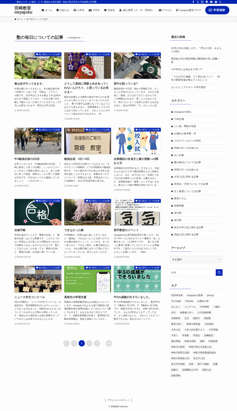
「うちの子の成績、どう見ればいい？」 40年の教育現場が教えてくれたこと (195, 78)
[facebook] (193, 2)
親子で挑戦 (203, 364)
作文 (173, 312)
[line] (207, 2)
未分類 (177, 212)
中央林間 (204, 306)
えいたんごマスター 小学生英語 (188, 87)
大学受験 (213, 329)
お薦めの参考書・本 (185, 133)
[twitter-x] (198, 2)
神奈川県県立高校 (180, 352)
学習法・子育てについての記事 (191, 184)
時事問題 (179, 205)
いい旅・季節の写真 (185, 126)
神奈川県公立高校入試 (200, 347)
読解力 (174, 369)
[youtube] (211, 2)
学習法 (196, 335)
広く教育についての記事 (187, 191)
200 (109, 343)
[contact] (216, 2)
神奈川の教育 (178, 347)
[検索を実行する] (219, 272)
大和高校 (208, 324)
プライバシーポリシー (118, 400)
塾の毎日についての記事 (187, 162)
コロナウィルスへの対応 (187, 140)
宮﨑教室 (208, 335)
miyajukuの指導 (195, 295)
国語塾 (207, 318)
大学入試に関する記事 (186, 176)
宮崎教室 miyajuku (23, 10)
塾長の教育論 (193, 324)
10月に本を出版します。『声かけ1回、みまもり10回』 (196, 50)
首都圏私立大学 (190, 369)
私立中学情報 (178, 364)
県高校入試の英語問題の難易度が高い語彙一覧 (195, 60)
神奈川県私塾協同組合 (204, 352)
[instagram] (202, 2)
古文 (186, 318)
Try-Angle (176, 301)
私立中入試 (199, 358)
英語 (191, 364)
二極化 (216, 306)
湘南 (202, 341)
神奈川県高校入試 (180, 358)
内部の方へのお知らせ (186, 147)
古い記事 (179, 155)
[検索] (220, 2)
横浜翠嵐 (175, 341)
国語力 (196, 318)
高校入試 (206, 369)
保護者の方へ (186, 312)
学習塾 (185, 335)
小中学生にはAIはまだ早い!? (186, 69)
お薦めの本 (203, 301)
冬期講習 (175, 318)
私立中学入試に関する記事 (188, 227)
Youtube (189, 301)
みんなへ (175, 306)
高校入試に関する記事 (186, 234)
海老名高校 (190, 341)
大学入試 (175, 329)
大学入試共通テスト (194, 329)
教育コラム (180, 198)
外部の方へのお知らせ (186, 169)
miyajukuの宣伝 (182, 111)
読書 (215, 364)
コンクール (190, 306)
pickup (210, 295)
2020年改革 (177, 295)
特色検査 (213, 341)
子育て (174, 335)
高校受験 (175, 375)
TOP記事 (179, 119)
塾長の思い (177, 324)
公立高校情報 (204, 312)
